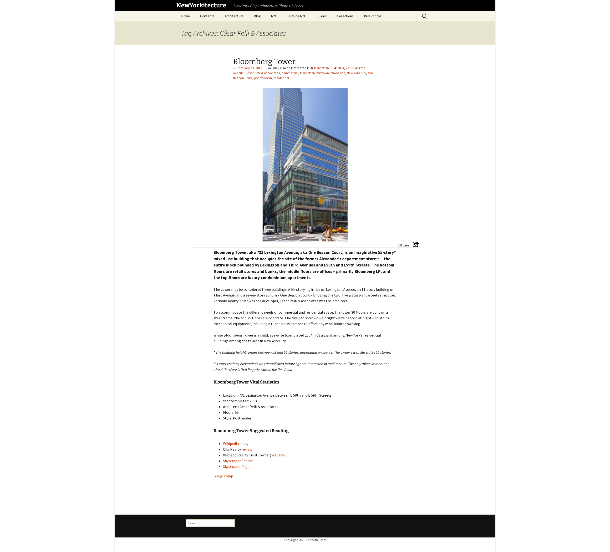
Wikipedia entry (235, 443)
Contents (207, 16)
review (247, 449)
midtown (322, 73)
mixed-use (337, 73)
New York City (356, 73)
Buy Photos (372, 16)
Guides (321, 16)
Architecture (234, 16)
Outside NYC (296, 16)
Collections (345, 16)
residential (281, 78)
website (278, 455)
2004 (340, 68)
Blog (257, 16)
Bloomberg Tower (264, 61)
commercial (290, 73)
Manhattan (321, 68)
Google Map (223, 476)
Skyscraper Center (238, 460)
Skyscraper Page (236, 466)
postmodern (263, 78)
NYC (274, 16)
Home (185, 16)
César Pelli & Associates (262, 73)
